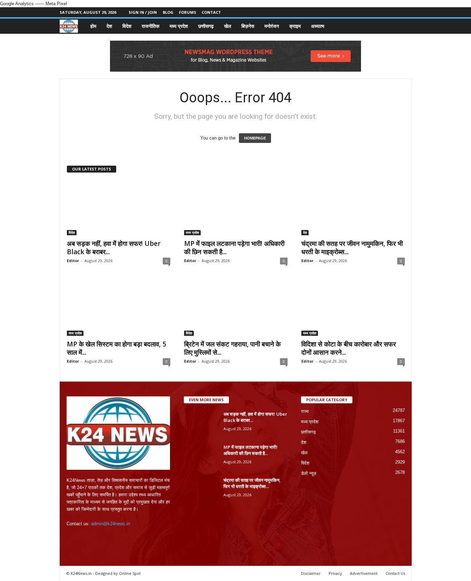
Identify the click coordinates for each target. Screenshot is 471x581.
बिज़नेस (247, 26)
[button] (401, 26)
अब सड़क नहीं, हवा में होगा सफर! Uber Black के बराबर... (114, 247)
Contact (211, 12)
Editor (73, 260)
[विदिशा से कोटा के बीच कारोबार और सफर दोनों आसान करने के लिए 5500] (353, 308)
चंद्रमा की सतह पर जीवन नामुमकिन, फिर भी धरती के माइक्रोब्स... (352, 247)
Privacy (335, 573)
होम (93, 26)
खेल (227, 26)
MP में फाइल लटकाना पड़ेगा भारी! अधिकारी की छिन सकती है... (234, 247)
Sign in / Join (143, 12)
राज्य (305, 411)
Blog (168, 12)
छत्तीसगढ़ (206, 26)
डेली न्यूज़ (308, 473)
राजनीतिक (150, 26)
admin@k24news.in (110, 523)
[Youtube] (406, 12)
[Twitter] (396, 12)
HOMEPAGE (255, 138)
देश (109, 26)
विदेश (126, 26)
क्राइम (295, 26)
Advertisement (364, 573)
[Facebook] (374, 12)
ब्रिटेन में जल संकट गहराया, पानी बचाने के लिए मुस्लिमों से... (232, 348)
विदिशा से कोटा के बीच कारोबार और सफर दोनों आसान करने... (348, 348)
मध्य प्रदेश (179, 26)
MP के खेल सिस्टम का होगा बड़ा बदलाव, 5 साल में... (116, 348)
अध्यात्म (317, 26)
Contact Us (395, 573)
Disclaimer (311, 573)
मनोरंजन (271, 26)
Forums (187, 12)
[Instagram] (385, 12)
